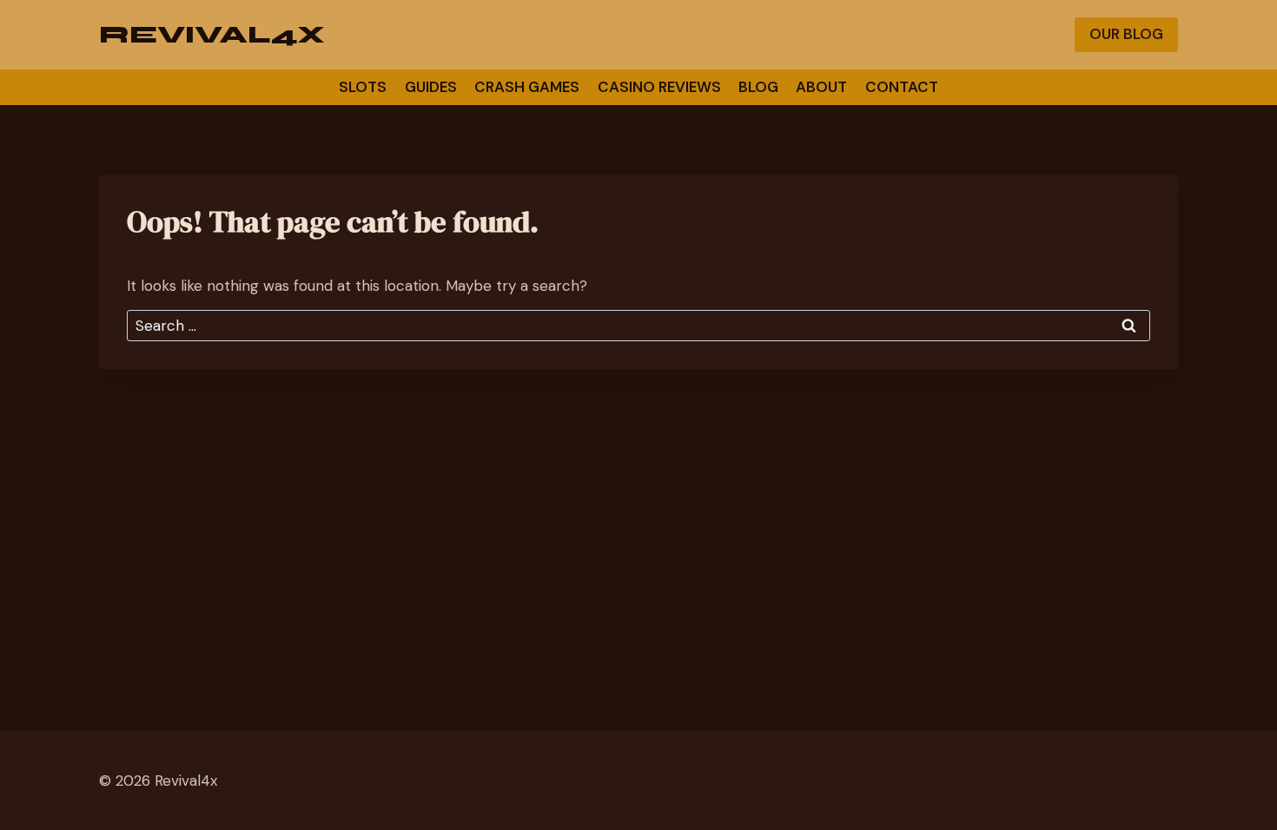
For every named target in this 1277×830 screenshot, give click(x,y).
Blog (758, 86)
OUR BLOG (1126, 33)
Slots (363, 86)
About (821, 86)
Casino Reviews (659, 86)
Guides (431, 86)
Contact (901, 86)
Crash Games (526, 86)
